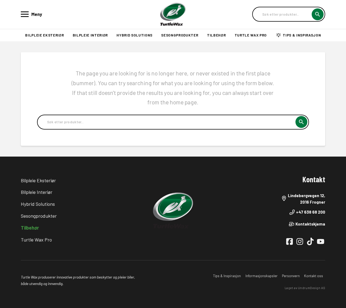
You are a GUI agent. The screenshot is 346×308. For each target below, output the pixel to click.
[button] (32, 14)
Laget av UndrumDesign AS (305, 288)
